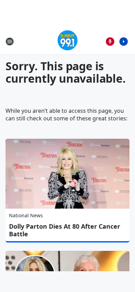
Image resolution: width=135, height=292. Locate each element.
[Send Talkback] (110, 41)
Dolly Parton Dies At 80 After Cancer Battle (64, 230)
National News (26, 215)
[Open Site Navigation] (10, 41)
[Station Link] (68, 41)
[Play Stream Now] (123, 41)
